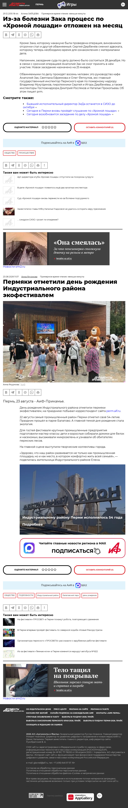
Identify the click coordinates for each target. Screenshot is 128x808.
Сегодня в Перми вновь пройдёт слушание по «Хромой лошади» (72, 110)
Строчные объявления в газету (42, 717)
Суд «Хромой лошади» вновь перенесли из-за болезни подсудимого (53, 198)
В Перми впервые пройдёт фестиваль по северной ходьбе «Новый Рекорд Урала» (60, 630)
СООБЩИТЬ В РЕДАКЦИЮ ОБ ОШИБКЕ (44, 725)
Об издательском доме (38, 709)
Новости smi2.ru (14, 266)
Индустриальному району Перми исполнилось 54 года (72, 517)
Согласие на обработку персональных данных (50, 768)
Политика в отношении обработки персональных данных (56, 770)
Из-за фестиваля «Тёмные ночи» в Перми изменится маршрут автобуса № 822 (57, 651)
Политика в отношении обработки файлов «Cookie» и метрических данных (65, 773)
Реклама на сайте (78, 709)
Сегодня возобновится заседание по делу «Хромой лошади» (69, 114)
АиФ (23, 384)
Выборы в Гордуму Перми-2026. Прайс (102, 721)
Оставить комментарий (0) (100, 127)
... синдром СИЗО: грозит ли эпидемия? (37, 219)
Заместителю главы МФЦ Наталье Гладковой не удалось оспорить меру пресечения (61, 209)
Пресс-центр (60, 709)
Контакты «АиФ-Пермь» (108, 713)
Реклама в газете (100, 709)
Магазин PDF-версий (37, 713)
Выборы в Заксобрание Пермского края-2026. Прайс (53, 721)
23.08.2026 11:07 (11, 276)
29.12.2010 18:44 (10, 13)
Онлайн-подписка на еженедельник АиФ (72, 713)
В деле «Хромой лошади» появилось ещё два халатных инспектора (52, 187)
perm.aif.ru (113, 411)
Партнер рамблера (55, 796)
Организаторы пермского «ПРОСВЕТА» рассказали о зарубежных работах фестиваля (61, 640)
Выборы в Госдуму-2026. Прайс (78, 717)
